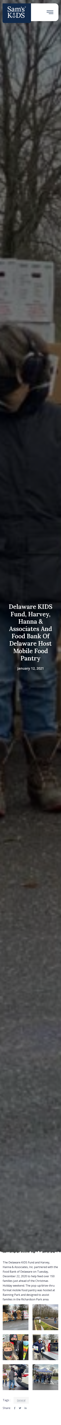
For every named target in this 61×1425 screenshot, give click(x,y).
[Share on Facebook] (14, 1408)
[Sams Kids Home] (17, 12)
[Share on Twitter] (20, 1408)
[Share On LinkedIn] (26, 1408)
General (21, 1400)
